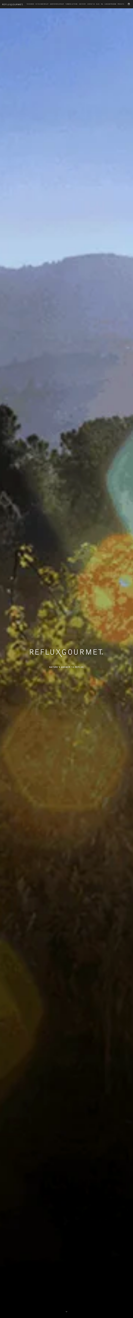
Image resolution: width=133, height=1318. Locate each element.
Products (121, 4)
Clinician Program (110, 4)
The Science (30, 4)
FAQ (102, 4)
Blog (97, 4)
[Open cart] (129, 4)
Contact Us (91, 4)
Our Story (82, 4)
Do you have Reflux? (42, 4)
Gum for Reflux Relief (57, 4)
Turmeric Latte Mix (71, 4)
